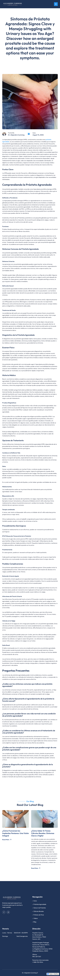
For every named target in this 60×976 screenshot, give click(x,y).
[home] (13, 4)
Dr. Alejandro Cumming (16, 135)
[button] (56, 4)
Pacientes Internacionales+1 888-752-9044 (40, 961)
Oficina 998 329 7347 (36, 955)
